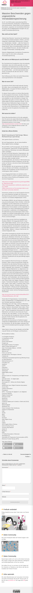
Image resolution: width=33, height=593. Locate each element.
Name (4, 485)
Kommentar (5, 467)
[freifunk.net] (4, 3)
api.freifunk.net (11, 580)
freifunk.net (3, 8)
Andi (24, 580)
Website (4, 496)
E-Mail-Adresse (6, 491)
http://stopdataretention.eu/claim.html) (12, 124)
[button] (7, 444)
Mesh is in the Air (7, 454)
